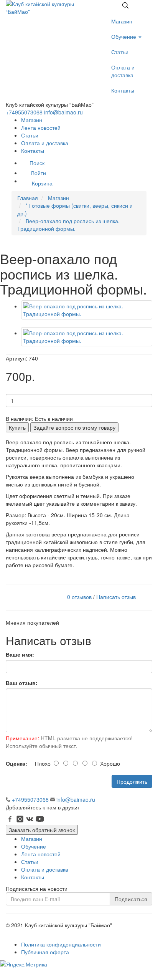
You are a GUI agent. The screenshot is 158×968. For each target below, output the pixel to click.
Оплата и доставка (123, 71)
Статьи (119, 52)
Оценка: (16, 763)
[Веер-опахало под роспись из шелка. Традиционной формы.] (86, 309)
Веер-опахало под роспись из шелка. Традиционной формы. (68, 224)
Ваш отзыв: (22, 683)
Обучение (124, 36)
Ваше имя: (20, 654)
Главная (27, 198)
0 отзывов (79, 596)
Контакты (122, 90)
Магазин (121, 21)
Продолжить (132, 781)
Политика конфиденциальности (61, 944)
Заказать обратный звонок (42, 830)
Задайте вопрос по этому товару (74, 427)
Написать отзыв (116, 596)
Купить (17, 427)
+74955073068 (24, 112)
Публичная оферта (45, 952)
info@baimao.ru (63, 112)
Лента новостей (41, 127)
